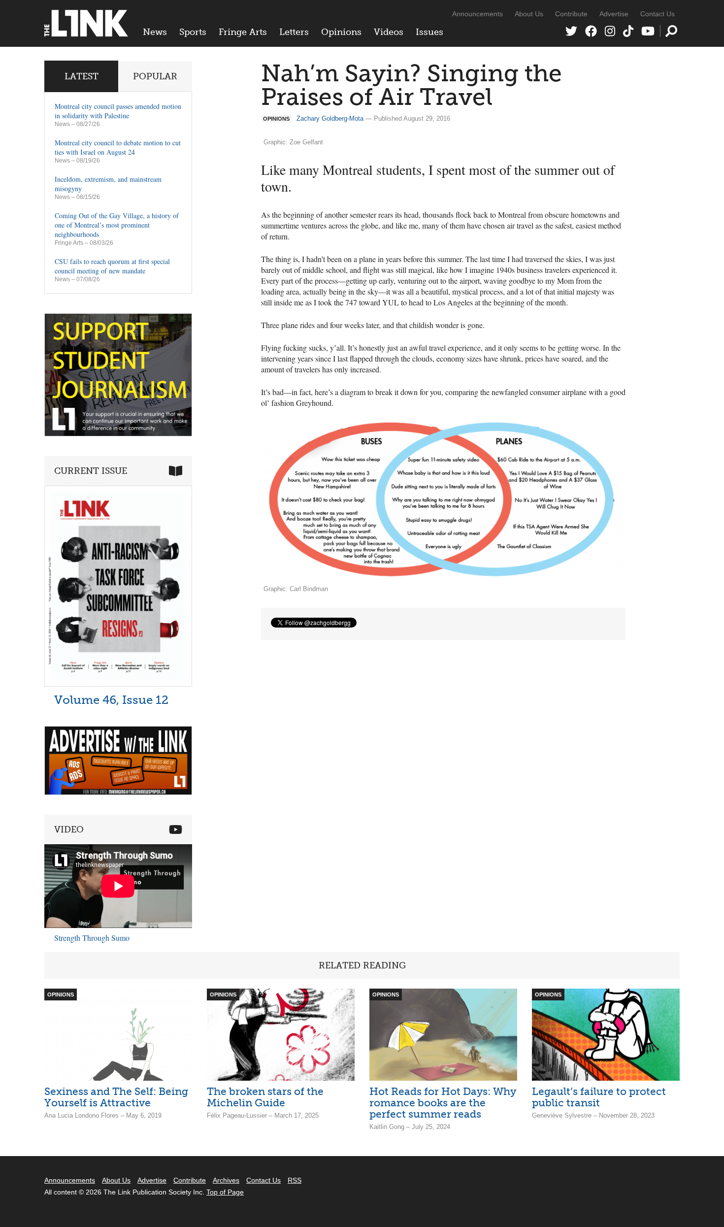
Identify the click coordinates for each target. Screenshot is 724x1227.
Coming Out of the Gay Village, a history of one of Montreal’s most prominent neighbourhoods (117, 225)
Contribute (571, 14)
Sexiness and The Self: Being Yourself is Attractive (116, 1097)
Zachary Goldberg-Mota (329, 118)
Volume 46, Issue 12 (111, 700)
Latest (82, 76)
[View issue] (118, 684)
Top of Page (225, 1192)
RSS (294, 1180)
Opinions (341, 32)
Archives (226, 1180)
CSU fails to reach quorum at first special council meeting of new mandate (112, 266)
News (155, 32)
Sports (192, 32)
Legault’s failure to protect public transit (599, 1097)
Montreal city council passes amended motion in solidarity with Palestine (118, 110)
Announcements (477, 14)
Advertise (613, 14)
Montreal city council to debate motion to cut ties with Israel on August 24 (118, 147)
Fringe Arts (243, 32)
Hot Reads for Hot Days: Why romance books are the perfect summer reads (442, 1102)
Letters (294, 32)
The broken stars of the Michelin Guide (265, 1097)
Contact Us (657, 14)
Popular (155, 76)
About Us (529, 14)
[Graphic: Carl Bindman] (443, 500)
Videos (388, 32)
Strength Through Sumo (92, 937)
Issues (429, 32)
